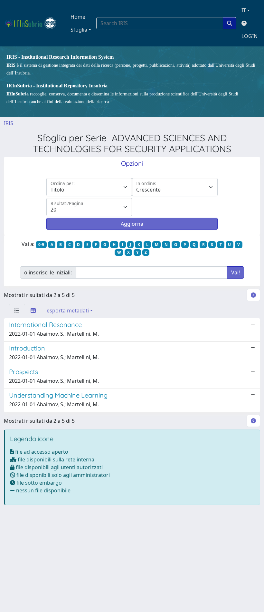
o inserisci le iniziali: (48, 272)
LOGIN (249, 36)
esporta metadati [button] (68, 310)
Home (78, 16)
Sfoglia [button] (79, 29)
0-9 (41, 244)
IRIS (8, 123)
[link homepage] (33, 23)
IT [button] (243, 10)
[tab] (17, 310)
